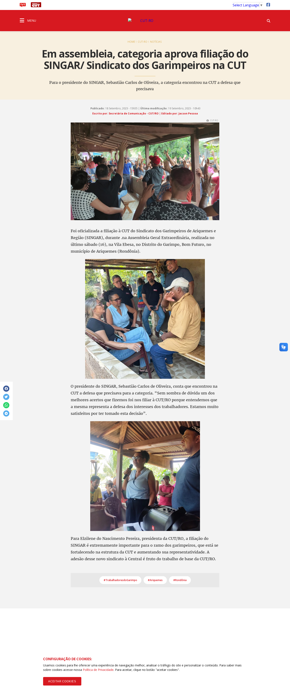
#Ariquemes (155, 580)
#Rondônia (180, 580)
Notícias (156, 42)
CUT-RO (142, 42)
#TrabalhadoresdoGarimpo (120, 580)
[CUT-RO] (145, 20)
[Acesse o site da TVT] (23, 6)
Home (131, 42)
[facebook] (268, 4)
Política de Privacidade (98, 670)
